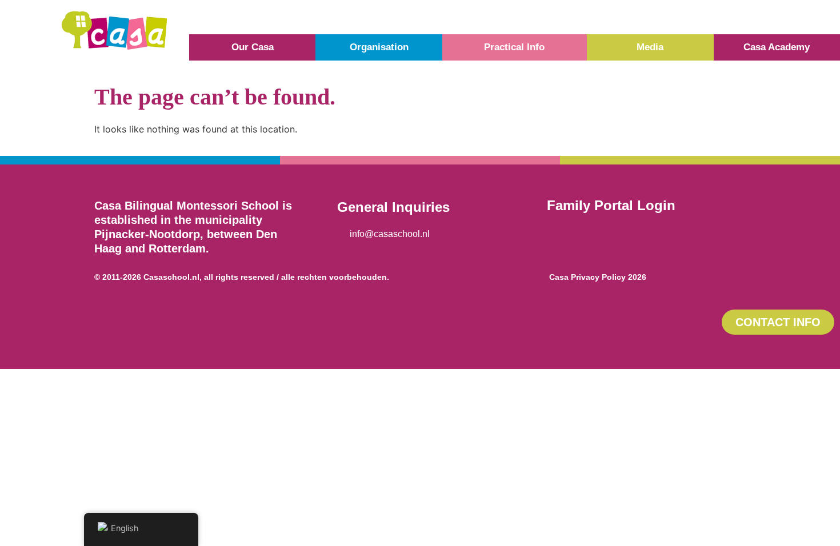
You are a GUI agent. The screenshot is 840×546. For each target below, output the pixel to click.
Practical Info (514, 47)
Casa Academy (776, 47)
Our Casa (252, 47)
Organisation (379, 47)
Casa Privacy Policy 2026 (597, 277)
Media (650, 47)
